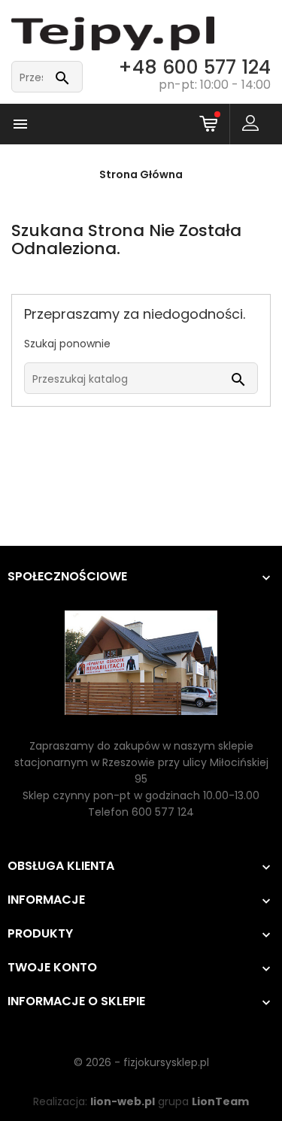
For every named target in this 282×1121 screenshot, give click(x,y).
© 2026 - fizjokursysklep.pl (141, 1062)
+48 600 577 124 (194, 67)
